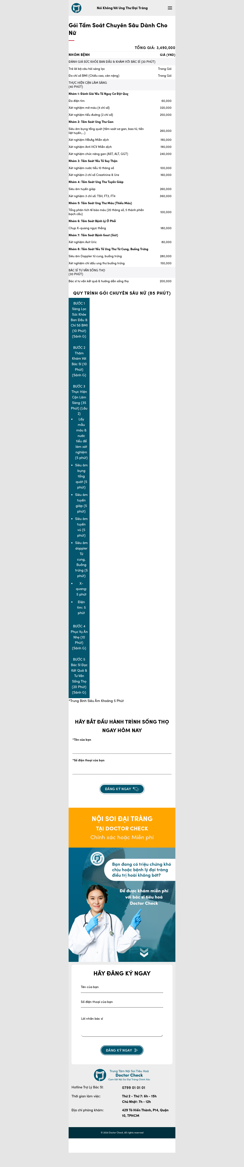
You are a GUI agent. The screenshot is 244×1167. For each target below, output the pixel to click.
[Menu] (170, 8)
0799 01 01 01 (133, 1087)
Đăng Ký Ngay (119, 1050)
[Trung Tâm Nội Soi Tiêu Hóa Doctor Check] (76, 8)
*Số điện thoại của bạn (88, 760)
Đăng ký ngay (118, 789)
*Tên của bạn (81, 739)
